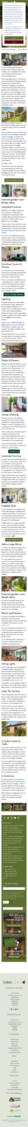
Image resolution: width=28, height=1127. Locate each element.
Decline (14, 42)
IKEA (24, 424)
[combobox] (13, 908)
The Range (4, 149)
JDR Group (17, 1121)
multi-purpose (10, 511)
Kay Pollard (4, 49)
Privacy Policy (9, 24)
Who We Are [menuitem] (14, 1061)
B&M (20, 147)
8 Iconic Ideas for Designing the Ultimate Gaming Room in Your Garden (12, 843)
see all (5, 878)
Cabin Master (9, 869)
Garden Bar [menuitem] (14, 1046)
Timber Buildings (10, 873)
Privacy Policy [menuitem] (14, 1085)
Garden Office (10, 876)
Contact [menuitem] (14, 1081)
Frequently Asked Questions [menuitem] (14, 1089)
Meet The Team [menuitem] (15, 1063)
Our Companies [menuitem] (14, 1065)
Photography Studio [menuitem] (14, 1052)
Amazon (6, 710)
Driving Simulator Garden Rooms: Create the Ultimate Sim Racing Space (12, 832)
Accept (14, 38)
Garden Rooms (10, 871)
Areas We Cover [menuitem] (14, 1072)
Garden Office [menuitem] (15, 1041)
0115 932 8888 (15, 993)
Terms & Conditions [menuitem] (14, 1083)
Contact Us (14, 451)
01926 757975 (15, 1020)
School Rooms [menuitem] (15, 1050)
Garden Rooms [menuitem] (15, 1039)
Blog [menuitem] (15, 1067)
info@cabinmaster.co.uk (15, 995)
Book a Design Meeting (14, 294)
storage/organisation (16, 422)
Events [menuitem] (15, 1070)
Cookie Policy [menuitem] (14, 1087)
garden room (5, 366)
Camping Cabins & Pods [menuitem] (14, 1048)
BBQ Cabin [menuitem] (15, 1043)
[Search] (24, 908)
